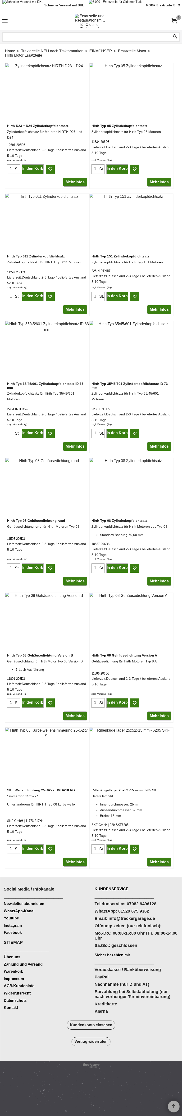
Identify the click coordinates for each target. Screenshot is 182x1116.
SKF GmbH (15, 821)
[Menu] (5, 21)
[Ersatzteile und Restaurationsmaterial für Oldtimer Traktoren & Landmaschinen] (90, 21)
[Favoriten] (50, 169)
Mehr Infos (75, 182)
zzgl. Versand (14, 160)
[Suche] (175, 37)
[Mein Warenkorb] (173, 21)
